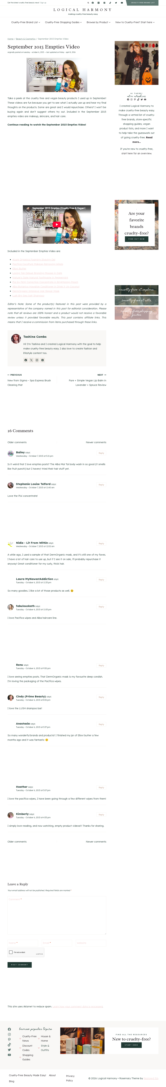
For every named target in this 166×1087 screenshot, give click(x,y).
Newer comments (96, 442)
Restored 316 (151, 1078)
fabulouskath (25, 606)
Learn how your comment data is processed (77, 1006)
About (52, 1075)
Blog (11, 1081)
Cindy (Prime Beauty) (31, 696)
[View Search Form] (88, 2)
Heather (21, 786)
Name (13, 942)
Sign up (43, 3)
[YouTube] (122, 3)
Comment (15, 899)
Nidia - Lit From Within (32, 542)
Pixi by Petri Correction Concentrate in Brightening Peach (45, 282)
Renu (19, 664)
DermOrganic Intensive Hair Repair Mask (35, 291)
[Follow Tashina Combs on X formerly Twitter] (31, 360)
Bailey (20, 452)
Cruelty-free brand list (143, 3)
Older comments (17, 442)
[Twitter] (116, 3)
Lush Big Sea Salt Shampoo (28, 295)
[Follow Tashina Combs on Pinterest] (42, 360)
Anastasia (23, 723)
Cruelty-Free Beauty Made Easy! (27, 1075)
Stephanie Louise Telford (33, 484)
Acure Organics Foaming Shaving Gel (33, 259)
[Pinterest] (104, 3)
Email (47, 942)
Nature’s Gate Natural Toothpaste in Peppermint (40, 277)
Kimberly (22, 814)
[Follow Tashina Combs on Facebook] (25, 360)
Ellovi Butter (19, 268)
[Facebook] (93, 3)
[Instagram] (98, 3)
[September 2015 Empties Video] (57, 75)
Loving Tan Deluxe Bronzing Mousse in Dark (37, 273)
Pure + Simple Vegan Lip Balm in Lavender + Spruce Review (87, 380)
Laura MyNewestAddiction (34, 579)
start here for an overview (136, 153)
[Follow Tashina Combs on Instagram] (37, 360)
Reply (101, 453)
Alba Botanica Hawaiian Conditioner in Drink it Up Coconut (45, 286)
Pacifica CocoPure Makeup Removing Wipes (37, 264)
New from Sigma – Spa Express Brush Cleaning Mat (29, 380)
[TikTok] (110, 3)
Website (81, 942)
